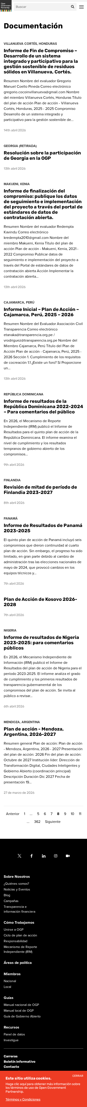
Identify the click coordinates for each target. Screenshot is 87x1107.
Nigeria (10, 630)
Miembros (12, 974)
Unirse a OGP (13, 930)
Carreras (11, 1056)
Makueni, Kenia (17, 184)
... (31, 814)
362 (37, 821)
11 (80, 814)
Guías (8, 998)
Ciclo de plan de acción (20, 935)
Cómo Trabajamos (19, 922)
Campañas (11, 901)
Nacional (10, 981)
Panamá (11, 518)
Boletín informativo (19, 1062)
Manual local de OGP (19, 1011)
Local (7, 987)
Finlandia (12, 480)
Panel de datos (14, 1034)
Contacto (11, 1067)
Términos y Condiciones (23, 1099)
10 (72, 814)
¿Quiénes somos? (16, 884)
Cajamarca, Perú (19, 302)
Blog (7, 895)
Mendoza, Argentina (22, 722)
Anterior (12, 814)
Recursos (11, 1027)
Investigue (11, 1040)
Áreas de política (18, 962)
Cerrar (77, 1075)
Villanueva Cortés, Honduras (30, 44)
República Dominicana (23, 394)
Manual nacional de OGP (21, 1005)
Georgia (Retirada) (20, 146)
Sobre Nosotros (17, 876)
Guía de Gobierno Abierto (22, 1016)
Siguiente (53, 821)
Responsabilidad (15, 941)
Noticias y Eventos (17, 889)
